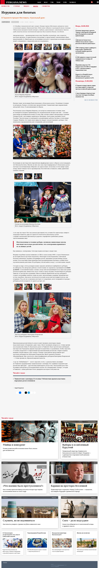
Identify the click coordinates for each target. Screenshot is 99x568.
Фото (35, 6)
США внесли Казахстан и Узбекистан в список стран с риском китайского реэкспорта (85, 41)
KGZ (46, 2)
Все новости (91, 100)
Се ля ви (22, 22)
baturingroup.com (61, 565)
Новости (5, 6)
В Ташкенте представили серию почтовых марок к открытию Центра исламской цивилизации (86, 87)
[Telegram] (29, 393)
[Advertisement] (42, 406)
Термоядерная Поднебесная (36, 533)
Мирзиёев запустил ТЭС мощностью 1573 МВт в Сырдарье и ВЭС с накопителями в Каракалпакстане (86, 67)
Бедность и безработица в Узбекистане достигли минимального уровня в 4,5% (85, 76)
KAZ (39, 2)
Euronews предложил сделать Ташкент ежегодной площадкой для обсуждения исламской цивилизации (86, 33)
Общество (31, 22)
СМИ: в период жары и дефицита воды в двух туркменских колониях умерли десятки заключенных (86, 50)
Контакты (5, 562)
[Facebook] (32, 393)
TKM (58, 2)
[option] (18, 47)
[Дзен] (26, 393)
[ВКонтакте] (20, 393)
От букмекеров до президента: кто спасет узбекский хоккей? (11, 534)
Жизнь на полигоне (83, 533)
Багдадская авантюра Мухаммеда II (59, 533)
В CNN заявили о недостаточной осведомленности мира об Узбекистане (86, 59)
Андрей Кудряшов (6, 21)
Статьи (16, 6)
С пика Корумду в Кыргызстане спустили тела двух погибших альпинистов (85, 95)
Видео (26, 6)
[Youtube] (34, 393)
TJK (52, 2)
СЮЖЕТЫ (46, 6)
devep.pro (57, 566)
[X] (17, 393)
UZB (65, 2)
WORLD (72, 2)
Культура (26, 22)
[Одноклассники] (23, 393)
